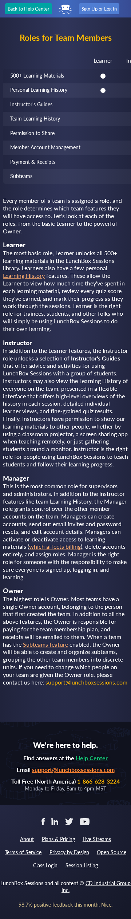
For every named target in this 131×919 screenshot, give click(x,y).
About (27, 839)
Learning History (24, 275)
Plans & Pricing (58, 839)
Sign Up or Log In (99, 9)
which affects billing (55, 546)
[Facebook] (43, 821)
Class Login (45, 865)
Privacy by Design (69, 852)
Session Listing (82, 865)
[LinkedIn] (55, 821)
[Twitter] (69, 821)
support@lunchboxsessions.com (73, 769)
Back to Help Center (28, 9)
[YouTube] (84, 821)
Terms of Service (23, 852)
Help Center (92, 757)
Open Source (111, 852)
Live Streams (97, 839)
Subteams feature (45, 644)
